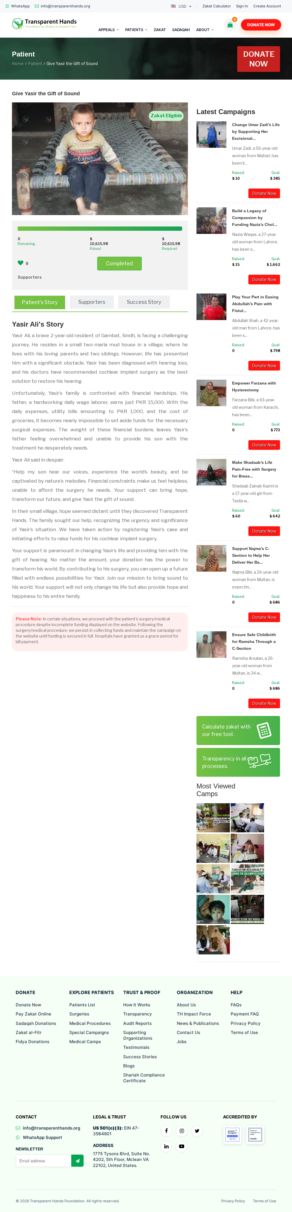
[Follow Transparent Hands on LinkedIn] (166, 1146)
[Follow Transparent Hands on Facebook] (166, 1131)
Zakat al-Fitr (29, 1032)
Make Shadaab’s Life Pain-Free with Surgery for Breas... (254, 469)
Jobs (181, 1041)
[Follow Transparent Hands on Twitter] (197, 1131)
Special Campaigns (89, 1032)
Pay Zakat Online (33, 1014)
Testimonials (136, 1047)
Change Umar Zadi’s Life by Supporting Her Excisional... (256, 131)
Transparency (137, 1014)
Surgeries (79, 1014)
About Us (186, 1004)
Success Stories (140, 1056)
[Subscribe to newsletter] (77, 1161)
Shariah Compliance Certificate (144, 1077)
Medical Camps (85, 1041)
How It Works (136, 1004)
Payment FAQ (245, 1014)
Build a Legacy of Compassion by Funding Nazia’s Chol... (254, 218)
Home (18, 63)
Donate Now (261, 24)
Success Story (144, 302)
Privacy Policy (246, 1023)
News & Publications (198, 1023)
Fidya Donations (32, 1041)
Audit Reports (137, 1023)
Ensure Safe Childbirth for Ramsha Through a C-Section (254, 641)
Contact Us (188, 1032)
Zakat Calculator (216, 6)
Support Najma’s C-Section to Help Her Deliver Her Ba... (251, 555)
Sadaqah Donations (36, 1023)
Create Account (267, 6)
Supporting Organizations (137, 1035)
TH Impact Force (194, 1014)
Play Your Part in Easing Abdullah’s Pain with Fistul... (255, 304)
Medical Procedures (90, 1023)
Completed (119, 263)
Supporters (91, 302)
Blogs (129, 1066)
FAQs (236, 1004)
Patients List (82, 1004)
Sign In (242, 6)
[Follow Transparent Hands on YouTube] (181, 1146)
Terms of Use (244, 1032)
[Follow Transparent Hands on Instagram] (181, 1131)
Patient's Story (40, 302)
